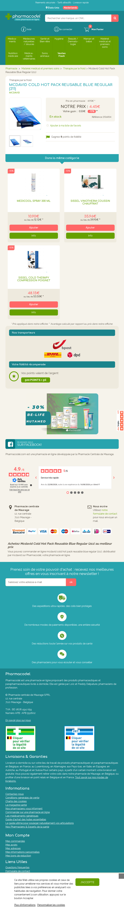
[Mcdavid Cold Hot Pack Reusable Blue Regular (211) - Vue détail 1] (14, 141)
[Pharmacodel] (22, 17)
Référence (97, 117)
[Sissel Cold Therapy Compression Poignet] (34, 259)
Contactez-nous (14, 794)
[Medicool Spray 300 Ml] (34, 182)
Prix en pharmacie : (76, 101)
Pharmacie (11, 68)
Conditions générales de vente (22, 797)
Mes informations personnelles (22, 852)
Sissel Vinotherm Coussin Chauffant (90, 202)
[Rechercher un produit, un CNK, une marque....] (115, 18)
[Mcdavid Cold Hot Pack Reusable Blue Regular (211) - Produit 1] (27, 141)
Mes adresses (13, 848)
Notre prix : (74, 107)
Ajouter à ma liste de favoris (65, 125)
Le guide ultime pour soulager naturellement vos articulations (39, 823)
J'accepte (87, 882)
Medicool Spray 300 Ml (34, 201)
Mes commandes (15, 841)
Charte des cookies (16, 801)
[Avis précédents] (36, 477)
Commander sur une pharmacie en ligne (27, 812)
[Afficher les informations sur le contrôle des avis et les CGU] (31, 485)
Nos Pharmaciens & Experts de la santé (27, 826)
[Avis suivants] (114, 477)
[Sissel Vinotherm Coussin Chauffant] (90, 182)
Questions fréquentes (17, 867)
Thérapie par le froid (74, 68)
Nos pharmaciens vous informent (23, 808)
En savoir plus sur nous (18, 720)
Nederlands (70, 8)
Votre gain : (70, 111)
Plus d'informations (25, 904)
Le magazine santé (16, 805)
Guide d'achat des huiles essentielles (25, 819)
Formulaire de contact (17, 871)
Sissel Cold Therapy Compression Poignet (33, 279)
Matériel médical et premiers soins (40, 68)
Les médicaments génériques (21, 815)
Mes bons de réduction (18, 855)
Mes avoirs (11, 844)
